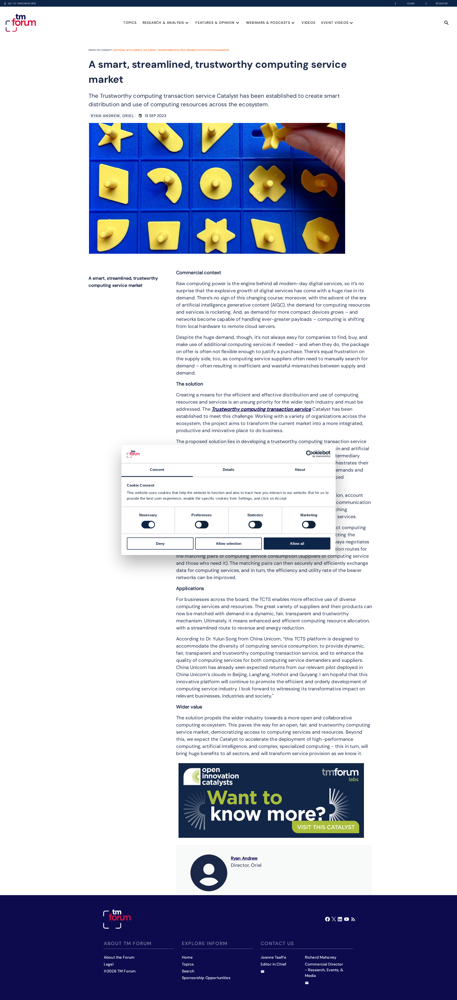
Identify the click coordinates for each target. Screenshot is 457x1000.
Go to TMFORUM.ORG (22, 3)
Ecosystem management (214, 50)
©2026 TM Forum (120, 971)
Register (442, 3)
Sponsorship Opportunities (206, 977)
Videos (308, 22)
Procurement (188, 50)
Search (188, 971)
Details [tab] (228, 470)
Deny (160, 543)
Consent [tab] (157, 470)
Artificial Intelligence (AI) (130, 50)
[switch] (202, 524)
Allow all (297, 543)
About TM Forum (128, 943)
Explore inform (205, 943)
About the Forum (119, 957)
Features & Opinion (214, 22)
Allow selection (228, 543)
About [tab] (300, 470)
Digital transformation (163, 50)
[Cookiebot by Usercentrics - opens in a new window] (309, 454)
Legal (109, 964)
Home (187, 957)
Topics (130, 22)
